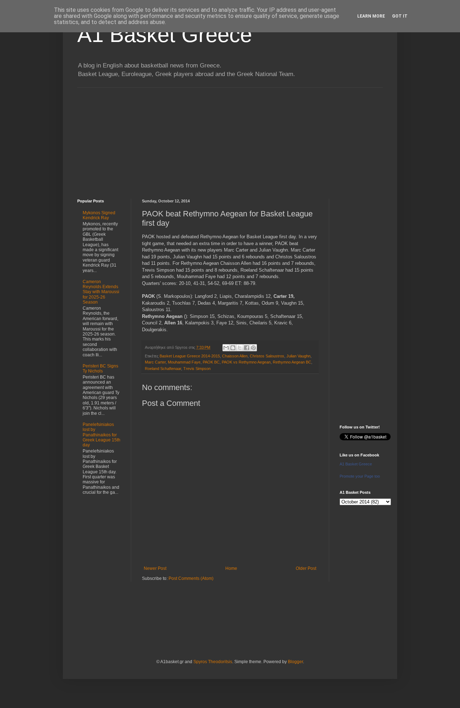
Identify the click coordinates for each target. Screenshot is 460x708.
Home (231, 568)
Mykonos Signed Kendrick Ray (99, 215)
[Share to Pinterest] (253, 347)
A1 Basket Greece (164, 35)
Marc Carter (155, 362)
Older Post (306, 568)
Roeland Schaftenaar (163, 368)
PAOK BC (211, 362)
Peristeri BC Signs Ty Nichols (100, 369)
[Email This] (226, 347)
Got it (400, 16)
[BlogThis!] (232, 347)
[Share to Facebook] (246, 347)
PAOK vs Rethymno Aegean (246, 362)
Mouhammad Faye (184, 362)
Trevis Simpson (197, 368)
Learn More (371, 16)
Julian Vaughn (298, 356)
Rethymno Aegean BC (292, 362)
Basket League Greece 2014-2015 (190, 356)
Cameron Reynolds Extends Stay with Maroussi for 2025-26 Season (101, 292)
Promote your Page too (360, 476)
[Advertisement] (230, 138)
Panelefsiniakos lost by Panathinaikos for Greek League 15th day (101, 435)
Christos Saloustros (267, 356)
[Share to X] (239, 347)
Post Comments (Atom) (191, 578)
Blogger (295, 661)
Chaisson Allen (235, 356)
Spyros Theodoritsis (212, 661)
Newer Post (155, 568)
